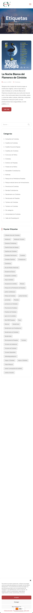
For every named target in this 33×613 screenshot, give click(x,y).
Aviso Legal (26, 610)
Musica (22, 283)
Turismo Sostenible (10, 352)
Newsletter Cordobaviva (12, 171)
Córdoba (17, 82)
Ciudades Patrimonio (11, 255)
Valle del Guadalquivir (12, 218)
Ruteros (7, 324)
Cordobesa (8, 263)
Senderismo (16, 324)
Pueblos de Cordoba (10, 312)
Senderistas (8, 336)
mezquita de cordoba (11, 283)
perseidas (7, 300)
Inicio (15, 22)
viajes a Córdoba (22, 360)
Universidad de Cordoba (12, 214)
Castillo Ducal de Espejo (12, 147)
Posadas (16, 300)
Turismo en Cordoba (11, 206)
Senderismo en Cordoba (11, 332)
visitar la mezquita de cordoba (13, 368)
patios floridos (23, 296)
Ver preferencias (16, 607)
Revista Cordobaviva (11, 190)
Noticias (7, 175)
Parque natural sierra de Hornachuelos (17, 182)
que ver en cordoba (10, 316)
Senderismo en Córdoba (12, 194)
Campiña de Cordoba (12, 139)
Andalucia (7, 239)
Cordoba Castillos (10, 259)
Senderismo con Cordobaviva (13, 328)
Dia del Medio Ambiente (11, 267)
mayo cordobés (9, 279)
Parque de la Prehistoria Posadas (15, 178)
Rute (19, 320)
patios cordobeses (10, 292)
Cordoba (22, 255)
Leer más (6, 109)
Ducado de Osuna (10, 271)
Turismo (23, 340)
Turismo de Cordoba (11, 202)
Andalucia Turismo (19, 239)
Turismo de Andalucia (11, 344)
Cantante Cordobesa (10, 243)
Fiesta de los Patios (11, 167)
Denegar (16, 602)
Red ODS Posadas (10, 320)
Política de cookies (8, 610)
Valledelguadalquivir (10, 356)
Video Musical (9, 364)
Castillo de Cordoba (11, 143)
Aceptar (16, 597)
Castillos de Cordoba (11, 151)
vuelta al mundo (9, 372)
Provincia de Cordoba (12, 186)
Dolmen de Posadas (11, 163)
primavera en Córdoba (11, 304)
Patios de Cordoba (10, 296)
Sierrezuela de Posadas (12, 198)
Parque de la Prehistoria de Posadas (15, 288)
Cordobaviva (21, 259)
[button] (30, 580)
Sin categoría (9, 210)
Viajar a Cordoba (9, 360)
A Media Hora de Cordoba (12, 235)
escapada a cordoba (10, 275)
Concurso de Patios (11, 155)
